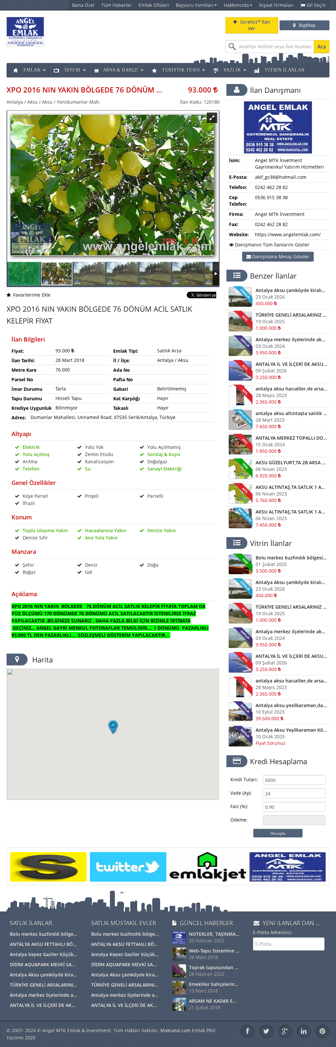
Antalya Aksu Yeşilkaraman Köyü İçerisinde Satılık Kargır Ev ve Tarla (291, 730)
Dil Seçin (316, 5)
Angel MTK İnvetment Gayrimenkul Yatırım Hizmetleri (289, 163)
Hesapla (277, 833)
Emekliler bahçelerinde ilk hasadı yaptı (214, 984)
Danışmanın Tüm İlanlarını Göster (271, 244)
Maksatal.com (175, 1030)
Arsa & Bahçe (120, 70)
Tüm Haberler (116, 5)
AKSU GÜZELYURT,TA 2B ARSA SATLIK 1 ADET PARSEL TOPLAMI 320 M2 (291, 462)
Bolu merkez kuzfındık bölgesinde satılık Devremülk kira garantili (291, 558)
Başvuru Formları (195, 5)
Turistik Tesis (180, 70)
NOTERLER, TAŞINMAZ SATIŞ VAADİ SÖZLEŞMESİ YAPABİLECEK (214, 934)
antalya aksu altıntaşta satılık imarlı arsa (291, 413)
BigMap (307, 25)
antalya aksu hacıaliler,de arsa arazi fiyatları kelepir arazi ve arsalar (291, 389)
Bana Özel (83, 5)
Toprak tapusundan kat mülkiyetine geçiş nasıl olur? (214, 967)
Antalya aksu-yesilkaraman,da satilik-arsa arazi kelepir (291, 705)
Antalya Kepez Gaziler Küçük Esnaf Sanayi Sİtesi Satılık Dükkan (43, 954)
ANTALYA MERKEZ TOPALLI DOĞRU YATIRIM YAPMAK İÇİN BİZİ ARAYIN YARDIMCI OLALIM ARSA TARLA (291, 438)
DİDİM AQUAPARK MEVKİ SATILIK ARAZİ (43, 964)
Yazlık (231, 70)
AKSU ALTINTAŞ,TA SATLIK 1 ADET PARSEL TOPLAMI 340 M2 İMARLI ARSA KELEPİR (291, 512)
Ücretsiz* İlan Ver (255, 25)
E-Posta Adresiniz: (272, 932)
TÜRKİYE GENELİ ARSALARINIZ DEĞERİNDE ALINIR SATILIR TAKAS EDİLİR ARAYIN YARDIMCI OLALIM (291, 315)
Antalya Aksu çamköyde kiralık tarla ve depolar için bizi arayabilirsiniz (291, 290)
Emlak (31, 70)
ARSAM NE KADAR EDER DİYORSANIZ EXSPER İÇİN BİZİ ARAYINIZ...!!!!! (214, 1001)
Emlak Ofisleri (154, 5)
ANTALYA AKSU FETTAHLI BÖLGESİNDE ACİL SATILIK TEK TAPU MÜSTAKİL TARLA (43, 944)
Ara (321, 46)
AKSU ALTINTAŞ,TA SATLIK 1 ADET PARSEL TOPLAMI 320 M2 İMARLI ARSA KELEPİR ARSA (291, 487)
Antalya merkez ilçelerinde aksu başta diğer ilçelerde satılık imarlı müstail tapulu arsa (291, 339)
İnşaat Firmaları (276, 5)
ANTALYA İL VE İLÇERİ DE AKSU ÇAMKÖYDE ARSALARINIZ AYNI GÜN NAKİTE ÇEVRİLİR (291, 364)
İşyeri (72, 70)
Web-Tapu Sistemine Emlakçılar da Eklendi (214, 951)
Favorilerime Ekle (32, 295)
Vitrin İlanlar (284, 70)
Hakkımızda (236, 5)
